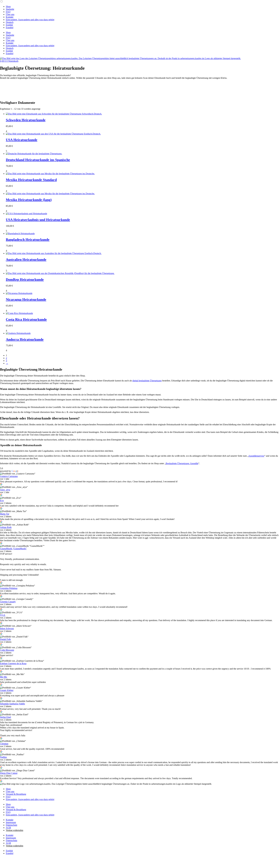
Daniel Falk (5, 639)
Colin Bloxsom (7, 650)
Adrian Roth (6, 527)
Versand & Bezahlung (16, 794)
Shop (8, 6)
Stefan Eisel (5, 717)
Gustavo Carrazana (9, 476)
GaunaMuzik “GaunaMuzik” (13, 548)
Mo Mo (3, 677)
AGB (8, 827)
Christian (4, 743)
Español (9, 27)
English (9, 25)
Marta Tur (4, 514)
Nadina (3, 757)
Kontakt (9, 17)
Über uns (10, 14)
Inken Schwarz (7, 628)
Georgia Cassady (8, 601)
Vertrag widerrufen (14, 830)
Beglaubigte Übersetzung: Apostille (182, 463)
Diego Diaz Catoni (8, 773)
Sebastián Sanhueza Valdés (12, 703)
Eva (2, 500)
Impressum (11, 822)
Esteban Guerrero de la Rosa (13, 663)
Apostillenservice (256, 456)
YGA (2, 615)
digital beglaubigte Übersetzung (147, 380)
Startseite (10, 9)
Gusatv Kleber (6, 690)
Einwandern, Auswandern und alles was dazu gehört (30, 19)
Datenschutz (11, 825)
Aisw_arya (5, 489)
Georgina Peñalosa (8, 588)
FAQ (8, 11)
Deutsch (9, 22)
